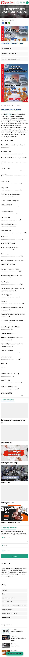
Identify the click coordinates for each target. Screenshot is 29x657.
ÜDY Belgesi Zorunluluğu (9, 463)
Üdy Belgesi (17, 14)
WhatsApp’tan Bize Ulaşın (14, 653)
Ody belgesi (8, 114)
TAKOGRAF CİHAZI (15, 646)
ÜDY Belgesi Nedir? (7, 503)
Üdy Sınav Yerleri (6, 443)
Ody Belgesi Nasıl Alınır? (17, 631)
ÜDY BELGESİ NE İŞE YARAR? (10, 523)
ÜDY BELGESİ (5, 483)
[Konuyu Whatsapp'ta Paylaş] (9, 23)
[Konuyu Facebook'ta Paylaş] (3, 23)
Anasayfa (11, 14)
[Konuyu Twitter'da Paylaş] (6, 23)
